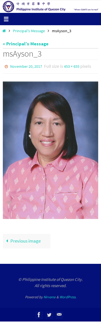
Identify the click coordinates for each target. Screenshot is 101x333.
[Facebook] (39, 313)
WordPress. (67, 295)
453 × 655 (71, 66)
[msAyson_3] (50, 149)
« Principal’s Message (26, 44)
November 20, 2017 (26, 66)
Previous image (25, 240)
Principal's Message (29, 31)
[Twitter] (49, 313)
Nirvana (49, 295)
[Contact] (59, 313)
